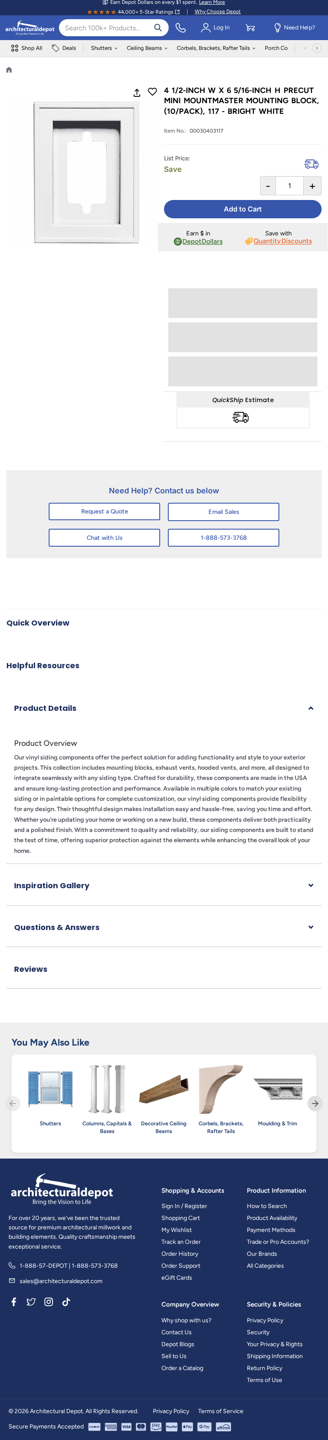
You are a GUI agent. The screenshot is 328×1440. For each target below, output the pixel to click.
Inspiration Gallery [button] (51, 885)
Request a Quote (104, 511)
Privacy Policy (265, 1320)
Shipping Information (275, 1356)
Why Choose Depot (218, 11)
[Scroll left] (305, 48)
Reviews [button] (30, 969)
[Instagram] (49, 1303)
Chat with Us (105, 538)
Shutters (101, 48)
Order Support (180, 1265)
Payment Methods (271, 1230)
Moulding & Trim (277, 1123)
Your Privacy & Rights (275, 1344)
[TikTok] (66, 1303)
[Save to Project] (152, 92)
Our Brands (262, 1253)
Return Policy (264, 1368)
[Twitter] (31, 1303)
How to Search (267, 1206)
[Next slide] (315, 1103)
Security (258, 1332)
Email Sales (223, 512)
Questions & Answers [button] (57, 927)
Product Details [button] (45, 708)
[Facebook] (14, 1303)
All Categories (265, 1265)
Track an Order (181, 1242)
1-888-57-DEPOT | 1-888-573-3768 (69, 1265)
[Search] (158, 27)
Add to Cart (243, 209)
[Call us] (180, 27)
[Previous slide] (12, 1103)
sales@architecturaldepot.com (61, 1281)
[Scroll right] (317, 48)
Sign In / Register (184, 1206)
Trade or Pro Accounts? (278, 1242)
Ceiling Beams (144, 48)
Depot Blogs (177, 1344)
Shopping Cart (180, 1218)
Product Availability (272, 1218)
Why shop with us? (186, 1320)
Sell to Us (174, 1356)
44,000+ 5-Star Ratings (145, 11)
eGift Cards (176, 1277)
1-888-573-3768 (224, 538)
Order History (179, 1253)
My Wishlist (176, 1230)
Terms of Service (220, 1411)
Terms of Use (264, 1380)
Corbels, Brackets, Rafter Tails (213, 48)
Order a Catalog (182, 1368)
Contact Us (176, 1332)
